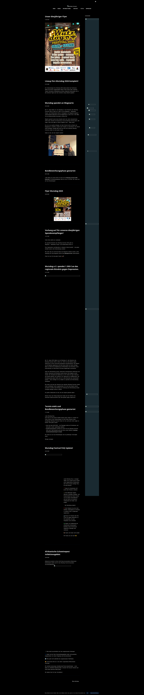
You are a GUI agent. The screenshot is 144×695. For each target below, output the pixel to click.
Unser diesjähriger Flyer (56, 16)
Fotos (82, 8)
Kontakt (75, 8)
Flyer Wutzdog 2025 (54, 191)
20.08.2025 (47, 194)
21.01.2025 (47, 272)
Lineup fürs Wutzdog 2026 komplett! (61, 81)
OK (87, 692)
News (54, 8)
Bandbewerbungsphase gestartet (60, 171)
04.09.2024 (47, 451)
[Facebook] (96, 1)
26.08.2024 (47, 557)
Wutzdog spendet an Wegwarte (59, 103)
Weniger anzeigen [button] (49, 439)
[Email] (98, 1)
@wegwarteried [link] (68, 253)
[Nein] (142, 693)
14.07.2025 (47, 236)
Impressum (88, 8)
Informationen (67, 8)
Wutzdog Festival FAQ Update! (59, 448)
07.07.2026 (47, 84)
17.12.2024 (47, 412)
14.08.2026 (47, 19)
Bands (59, 8)
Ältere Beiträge (75, 681)
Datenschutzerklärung (94, 692)
